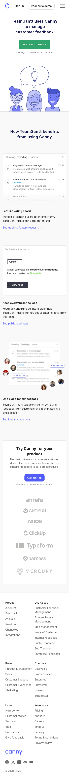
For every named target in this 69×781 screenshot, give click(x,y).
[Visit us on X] (13, 762)
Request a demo (41, 6)
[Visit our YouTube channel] (31, 762)
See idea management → (18, 419)
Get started (34, 477)
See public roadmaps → (17, 323)
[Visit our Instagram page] (7, 762)
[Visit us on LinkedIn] (19, 762)
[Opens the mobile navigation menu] (62, 6)
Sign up (19, 6)
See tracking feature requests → (22, 227)
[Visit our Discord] (25, 762)
